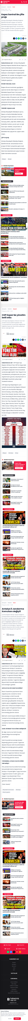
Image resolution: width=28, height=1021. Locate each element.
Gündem (14, 964)
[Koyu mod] (22, 2)
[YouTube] (17, 952)
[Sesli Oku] (20, 59)
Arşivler (8, 948)
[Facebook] (11, 952)
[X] (14, 952)
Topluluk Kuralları (14, 987)
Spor (14, 970)
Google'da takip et (7, 59)
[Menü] (26, 2)
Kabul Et (17, 1018)
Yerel (14, 968)
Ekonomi (14, 966)
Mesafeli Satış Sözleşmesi (14, 993)
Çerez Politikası (14, 982)
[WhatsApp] (8, 952)
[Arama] (24, 2)
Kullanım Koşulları (14, 985)
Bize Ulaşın (8, 945)
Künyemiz (21, 945)
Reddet (10, 1018)
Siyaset (14, 962)
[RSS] (20, 952)
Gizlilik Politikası (21, 948)
